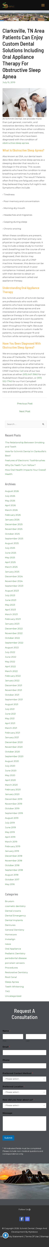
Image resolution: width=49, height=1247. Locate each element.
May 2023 (10, 605)
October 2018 (12, 865)
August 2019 (11, 818)
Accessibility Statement (11, 1236)
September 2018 (14, 870)
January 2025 (12, 572)
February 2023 (13, 619)
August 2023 (12, 590)
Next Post (24, 411)
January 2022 (12, 680)
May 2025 (10, 557)
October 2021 (12, 695)
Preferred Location (14, 1086)
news (8, 944)
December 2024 (14, 576)
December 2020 (14, 742)
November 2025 (13, 529)
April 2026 (10, 505)
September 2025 (14, 538)
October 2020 (12, 751)
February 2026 (13, 515)
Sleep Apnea (12, 982)
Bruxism (9, 901)
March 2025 (11, 567)
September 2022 (14, 642)
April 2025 (10, 562)
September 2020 (14, 756)
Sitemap (44, 1236)
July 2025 (10, 548)
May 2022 (10, 661)
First (4, 1041)
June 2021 (10, 714)
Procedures (11, 967)
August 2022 (12, 647)
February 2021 (12, 732)
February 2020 (13, 789)
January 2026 (12, 519)
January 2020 (12, 794)
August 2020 (12, 761)
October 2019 (12, 808)
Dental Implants (14, 920)
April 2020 (10, 780)
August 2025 (12, 543)
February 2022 (13, 676)
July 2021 (10, 709)
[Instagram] (27, 1219)
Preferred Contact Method (18, 1073)
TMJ (7, 991)
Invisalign (10, 939)
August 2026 (12, 491)
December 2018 (13, 856)
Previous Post (25, 403)
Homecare (11, 934)
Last (28, 1041)
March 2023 (11, 614)
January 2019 (12, 851)
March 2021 (11, 728)
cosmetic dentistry (15, 906)
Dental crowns (13, 911)
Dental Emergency (15, 915)
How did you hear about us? (19, 1100)
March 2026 (11, 510)
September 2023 (14, 586)
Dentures (10, 925)
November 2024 (14, 581)
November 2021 (13, 690)
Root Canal (11, 977)
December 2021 (13, 685)
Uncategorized (13, 996)
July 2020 (10, 766)
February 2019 (12, 846)
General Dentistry (14, 930)
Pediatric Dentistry (15, 953)
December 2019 (13, 799)
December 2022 (14, 628)
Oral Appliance (13, 949)
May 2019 (10, 832)
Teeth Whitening (14, 986)
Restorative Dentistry (16, 972)
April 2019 (10, 837)
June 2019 (10, 827)
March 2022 (11, 671)
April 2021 (10, 723)
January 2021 (12, 737)
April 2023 (10, 609)
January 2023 (12, 624)
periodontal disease (16, 958)
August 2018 (11, 875)
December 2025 (14, 524)
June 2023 (10, 600)
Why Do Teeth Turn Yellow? (20, 465)
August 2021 (11, 704)
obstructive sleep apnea (16, 143)
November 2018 (13, 860)
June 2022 (10, 657)
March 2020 (11, 785)
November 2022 (13, 633)
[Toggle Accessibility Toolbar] (6, 1235)
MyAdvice (33, 1232)
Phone (6, 1060)
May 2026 (10, 500)
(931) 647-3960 (30, 374)
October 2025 (12, 534)
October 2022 (12, 638)
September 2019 (14, 813)
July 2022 (10, 652)
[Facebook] (21, 1219)
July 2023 (10, 595)
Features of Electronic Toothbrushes (25, 460)
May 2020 (10, 775)
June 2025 (10, 553)
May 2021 (10, 718)
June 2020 (10, 770)
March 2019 (11, 841)
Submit (8, 1138)
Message (7, 1113)
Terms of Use (32, 1236)
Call (22, 371)
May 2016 (10, 884)
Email (6, 1047)
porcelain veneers (15, 963)
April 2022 (10, 666)
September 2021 (14, 699)
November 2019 (13, 804)
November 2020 (14, 747)
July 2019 (10, 822)
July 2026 (10, 496)
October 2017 (12, 879)
